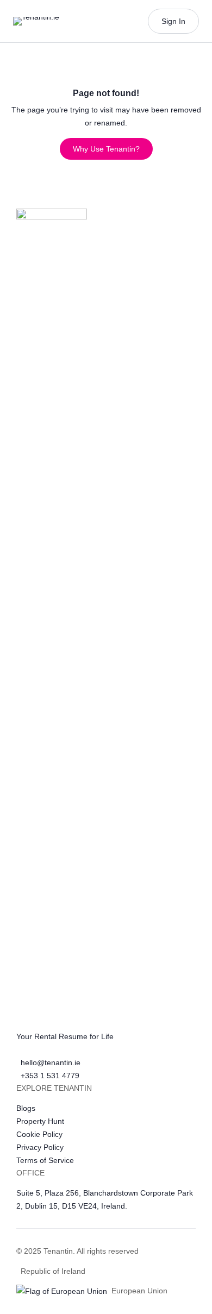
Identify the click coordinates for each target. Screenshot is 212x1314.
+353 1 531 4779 (50, 1075)
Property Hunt (40, 1121)
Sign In (173, 21)
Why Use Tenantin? (106, 148)
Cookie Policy (39, 1134)
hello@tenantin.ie (50, 1062)
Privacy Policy (40, 1147)
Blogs (25, 1108)
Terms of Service (45, 1160)
